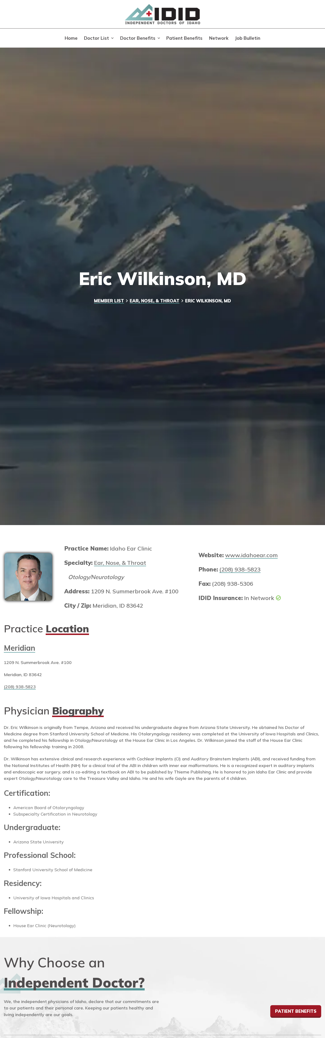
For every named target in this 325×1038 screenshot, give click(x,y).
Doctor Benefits (137, 38)
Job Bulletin (247, 38)
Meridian (19, 648)
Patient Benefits (184, 38)
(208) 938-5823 (240, 569)
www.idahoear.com (251, 555)
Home (71, 38)
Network (218, 38)
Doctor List (96, 38)
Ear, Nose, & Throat (154, 301)
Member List (109, 301)
